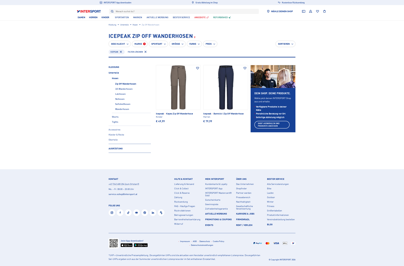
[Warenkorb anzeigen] (324, 11)
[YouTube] (136, 212)
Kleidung (112, 25)
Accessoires (114, 129)
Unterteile (124, 25)
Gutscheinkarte (212, 200)
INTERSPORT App (214, 188)
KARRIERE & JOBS (245, 213)
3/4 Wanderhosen (124, 88)
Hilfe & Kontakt (183, 179)
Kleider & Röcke (116, 134)
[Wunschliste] (317, 11)
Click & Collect (181, 188)
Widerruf (178, 224)
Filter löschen (135, 52)
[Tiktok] (128, 212)
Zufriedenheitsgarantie (216, 208)
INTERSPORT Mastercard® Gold (218, 194)
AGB (195, 241)
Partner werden (243, 193)
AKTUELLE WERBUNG (216, 213)
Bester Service (275, 179)
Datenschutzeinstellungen (202, 245)
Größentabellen (274, 210)
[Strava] (161, 212)
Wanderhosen (122, 109)
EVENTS (209, 225)
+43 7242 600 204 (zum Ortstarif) (124, 184)
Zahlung (178, 197)
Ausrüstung (116, 148)
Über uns (241, 179)
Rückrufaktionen (182, 210)
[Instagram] (112, 212)
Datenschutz (204, 241)
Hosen (135, 25)
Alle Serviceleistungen (278, 184)
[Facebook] (120, 212)
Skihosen (120, 99)
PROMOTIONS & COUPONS (218, 219)
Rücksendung (181, 201)
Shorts (115, 116)
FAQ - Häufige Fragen (184, 206)
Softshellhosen (122, 104)
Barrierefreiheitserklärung (187, 219)
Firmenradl (243, 219)
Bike (269, 188)
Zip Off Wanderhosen (125, 83)
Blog (270, 224)
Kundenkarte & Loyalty (216, 184)
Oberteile (113, 139)
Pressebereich (243, 197)
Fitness (270, 206)
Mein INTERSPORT (214, 179)
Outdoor (271, 197)
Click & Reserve (182, 193)
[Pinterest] (144, 212)
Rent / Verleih (244, 225)
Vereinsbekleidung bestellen (281, 219)
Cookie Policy (218, 241)
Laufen (270, 193)
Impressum (185, 241)
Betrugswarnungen (183, 215)
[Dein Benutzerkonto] (310, 11)
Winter (270, 201)
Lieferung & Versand (184, 184)
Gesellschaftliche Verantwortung (244, 207)
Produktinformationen (278, 215)
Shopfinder (241, 188)
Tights (115, 121)
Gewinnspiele (211, 204)
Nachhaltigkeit (243, 201)
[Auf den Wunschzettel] (197, 68)
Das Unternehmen (245, 184)
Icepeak (114, 52)
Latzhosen (120, 94)
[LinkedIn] (153, 212)
